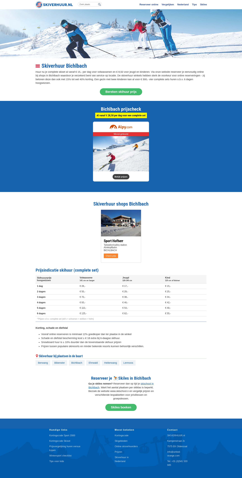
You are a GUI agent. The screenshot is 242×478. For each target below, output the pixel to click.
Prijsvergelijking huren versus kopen (64, 448)
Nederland (183, 4)
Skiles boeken (121, 407)
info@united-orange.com (174, 454)
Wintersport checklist (60, 455)
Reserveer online (148, 4)
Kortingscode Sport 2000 (62, 435)
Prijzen (118, 452)
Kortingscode (121, 435)
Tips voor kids (56, 461)
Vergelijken (168, 4)
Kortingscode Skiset (59, 441)
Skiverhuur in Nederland (122, 459)
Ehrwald (93, 362)
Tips (194, 4)
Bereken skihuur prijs (121, 91)
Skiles (203, 4)
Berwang (43, 362)
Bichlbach (76, 362)
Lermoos (128, 362)
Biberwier (59, 362)
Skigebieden (121, 441)
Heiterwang (110, 362)
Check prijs (111, 256)
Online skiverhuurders (126, 446)
